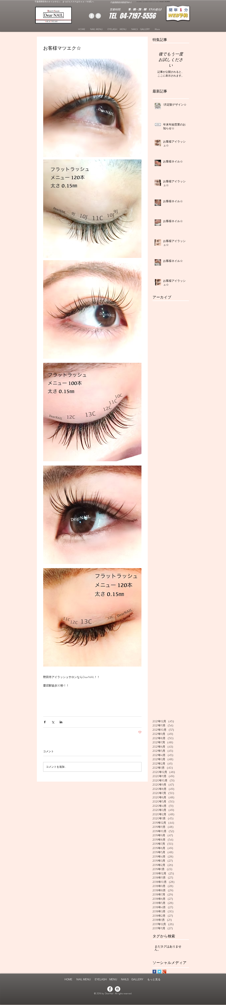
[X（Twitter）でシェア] (52, 722)
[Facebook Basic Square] (154, 972)
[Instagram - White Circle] (117, 989)
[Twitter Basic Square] (159, 972)
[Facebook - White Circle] (110, 989)
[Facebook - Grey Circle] (91, 16)
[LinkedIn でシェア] (61, 722)
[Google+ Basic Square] (164, 972)
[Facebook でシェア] (44, 722)
